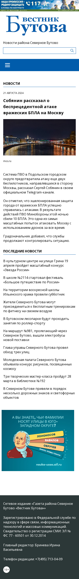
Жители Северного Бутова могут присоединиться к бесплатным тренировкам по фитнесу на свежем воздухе (39, 306)
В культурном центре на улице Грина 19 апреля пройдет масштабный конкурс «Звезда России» (35, 265)
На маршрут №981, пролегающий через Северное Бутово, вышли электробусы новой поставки (35, 335)
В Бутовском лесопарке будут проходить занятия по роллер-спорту (36, 320)
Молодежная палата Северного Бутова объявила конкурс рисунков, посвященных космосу (37, 364)
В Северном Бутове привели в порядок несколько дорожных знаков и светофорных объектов (39, 393)
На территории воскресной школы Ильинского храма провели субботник (34, 292)
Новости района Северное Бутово (30, 42)
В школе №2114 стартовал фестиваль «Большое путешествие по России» (33, 279)
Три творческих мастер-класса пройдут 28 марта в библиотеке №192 (37, 378)
